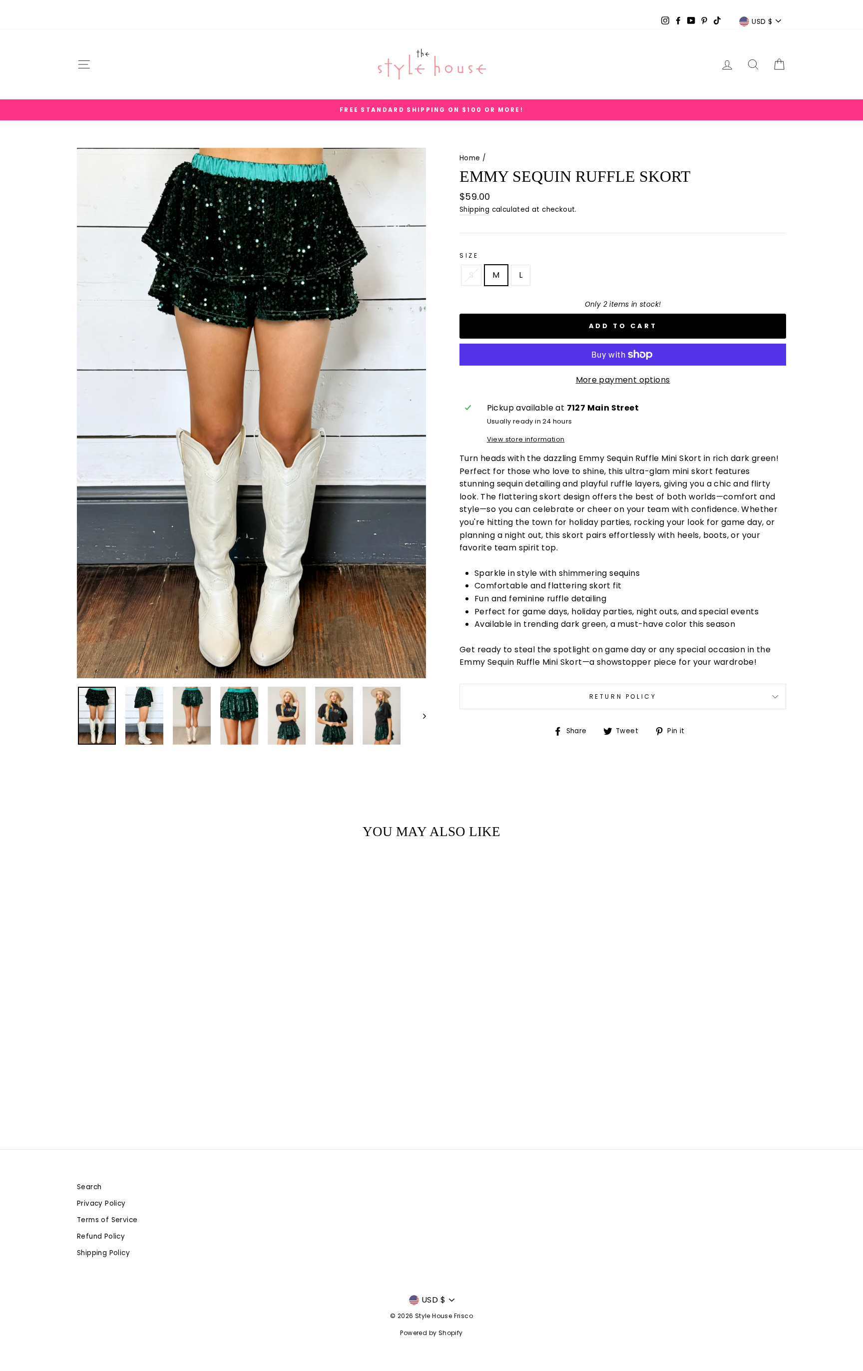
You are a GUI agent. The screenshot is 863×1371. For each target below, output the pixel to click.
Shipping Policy (103, 1253)
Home (469, 158)
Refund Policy (101, 1236)
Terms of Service (107, 1220)
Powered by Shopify (431, 1333)
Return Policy (623, 696)
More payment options (623, 380)
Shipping (474, 209)
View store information (526, 439)
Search (89, 1187)
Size (468, 255)
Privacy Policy (101, 1203)
